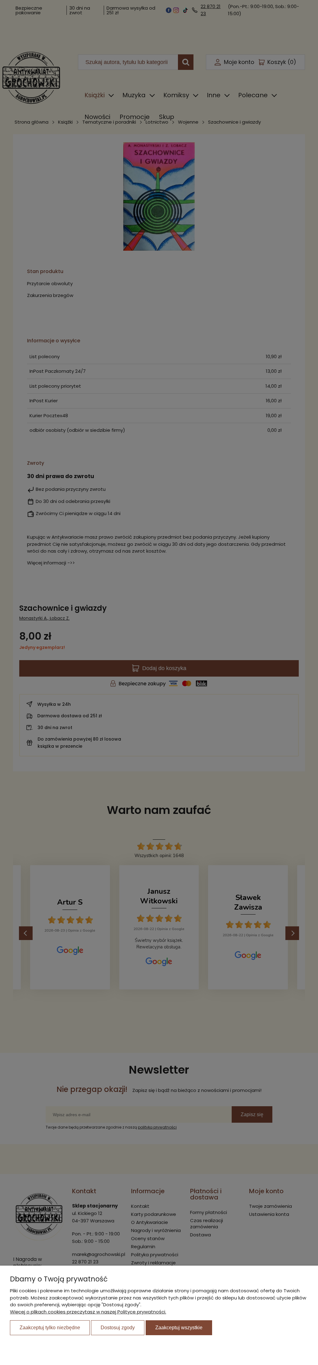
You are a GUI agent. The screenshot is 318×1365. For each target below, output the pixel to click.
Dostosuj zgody (118, 1327)
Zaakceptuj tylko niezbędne (50, 1327)
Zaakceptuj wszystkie (178, 1327)
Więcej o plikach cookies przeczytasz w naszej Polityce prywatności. (88, 1311)
